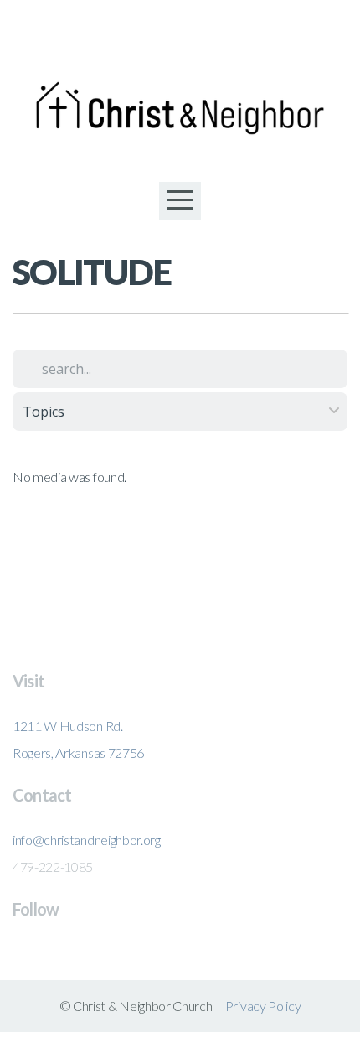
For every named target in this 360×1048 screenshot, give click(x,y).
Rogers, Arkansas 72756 (78, 752)
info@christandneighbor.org (87, 840)
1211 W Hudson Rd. (68, 726)
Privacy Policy (263, 1006)
